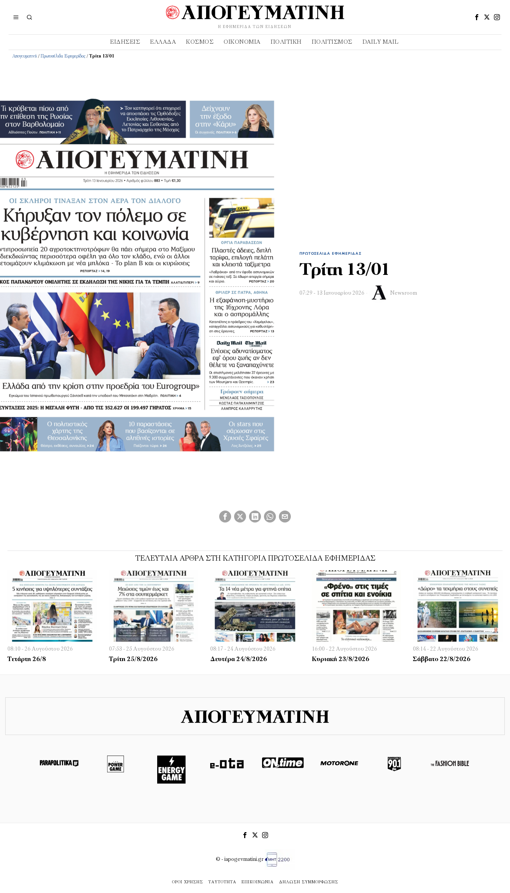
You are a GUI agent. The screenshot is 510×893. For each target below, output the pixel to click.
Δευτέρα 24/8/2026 (238, 660)
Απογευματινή (24, 56)
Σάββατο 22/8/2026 (441, 660)
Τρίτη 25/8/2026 (133, 660)
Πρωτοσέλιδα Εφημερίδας (63, 56)
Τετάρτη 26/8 (26, 660)
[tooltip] (476, 17)
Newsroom (403, 293)
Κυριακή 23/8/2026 (340, 660)
